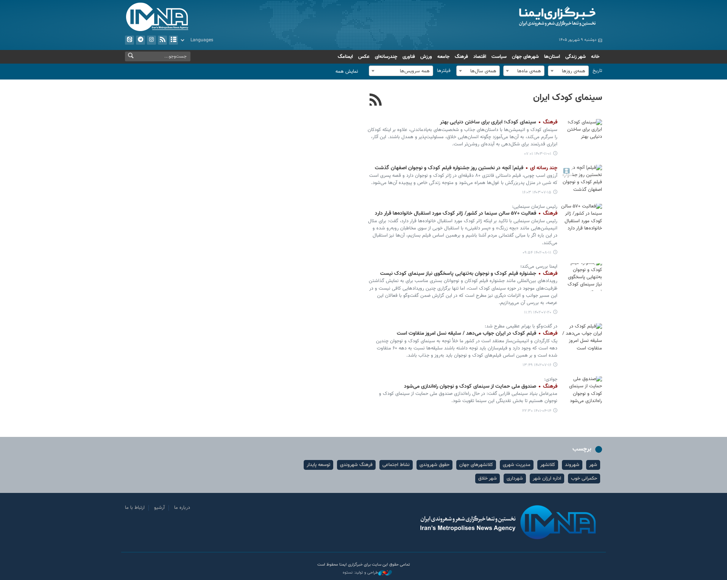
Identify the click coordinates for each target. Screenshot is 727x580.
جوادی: (550, 379)
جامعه (443, 57)
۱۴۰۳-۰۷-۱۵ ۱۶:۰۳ (536, 192)
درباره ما (182, 507)
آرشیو (173, 40)
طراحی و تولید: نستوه (360, 573)
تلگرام (140, 40)
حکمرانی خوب (584, 478)
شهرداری (515, 478)
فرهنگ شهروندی (356, 465)
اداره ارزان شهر (547, 478)
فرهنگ (461, 57)
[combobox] (568, 70)
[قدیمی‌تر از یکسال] (581, 133)
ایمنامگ (345, 57)
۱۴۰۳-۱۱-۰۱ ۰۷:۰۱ (537, 154)
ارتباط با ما (135, 507)
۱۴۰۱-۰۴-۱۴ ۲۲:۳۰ (536, 411)
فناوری (409, 57)
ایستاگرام (151, 40)
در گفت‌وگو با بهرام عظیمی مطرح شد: (521, 326)
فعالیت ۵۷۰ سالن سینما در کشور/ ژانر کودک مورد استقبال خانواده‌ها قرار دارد (466, 213)
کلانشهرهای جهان (476, 465)
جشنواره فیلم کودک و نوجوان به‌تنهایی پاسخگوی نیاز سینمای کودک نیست (468, 274)
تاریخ (597, 71)
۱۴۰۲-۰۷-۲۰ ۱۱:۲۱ (537, 312)
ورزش (426, 57)
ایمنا (525, 17)
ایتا (129, 40)
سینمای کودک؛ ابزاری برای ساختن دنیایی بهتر (498, 122)
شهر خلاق (487, 478)
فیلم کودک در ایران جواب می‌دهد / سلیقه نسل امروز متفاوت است (477, 333)
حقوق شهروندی (434, 465)
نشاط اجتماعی (396, 465)
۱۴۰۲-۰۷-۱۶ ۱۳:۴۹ (537, 365)
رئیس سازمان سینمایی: (534, 206)
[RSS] (375, 100)
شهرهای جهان (525, 57)
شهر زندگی (575, 57)
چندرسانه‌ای (386, 57)
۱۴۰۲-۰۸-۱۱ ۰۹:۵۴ (537, 252)
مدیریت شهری (516, 465)
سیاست (499, 57)
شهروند (572, 465)
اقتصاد (479, 57)
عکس (364, 57)
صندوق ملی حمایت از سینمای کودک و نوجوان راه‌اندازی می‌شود (480, 386)
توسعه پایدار (318, 465)
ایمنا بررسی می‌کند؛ (538, 266)
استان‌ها (552, 57)
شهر (593, 465)
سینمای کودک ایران (567, 97)
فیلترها (444, 71)
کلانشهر (547, 465)
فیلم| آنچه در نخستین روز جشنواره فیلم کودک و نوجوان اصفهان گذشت (466, 168)
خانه (595, 57)
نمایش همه (346, 71)
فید (162, 40)
